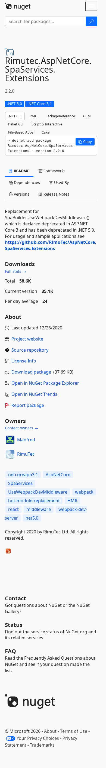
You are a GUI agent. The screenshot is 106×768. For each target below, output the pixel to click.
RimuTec (26, 454)
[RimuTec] (10, 454)
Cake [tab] (45, 132)
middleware (38, 509)
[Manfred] (10, 440)
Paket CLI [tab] (15, 124)
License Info (23, 361)
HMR (72, 501)
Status (13, 624)
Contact (15, 598)
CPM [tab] (87, 116)
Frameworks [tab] (54, 170)
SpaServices (20, 483)
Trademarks (42, 745)
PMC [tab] (33, 116)
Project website (27, 339)
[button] (85, 141)
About (50, 731)
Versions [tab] (21, 194)
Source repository (29, 350)
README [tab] (21, 170)
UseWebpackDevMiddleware (37, 492)
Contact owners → (21, 427)
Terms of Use (73, 731)
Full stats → (15, 271)
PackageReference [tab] (60, 116)
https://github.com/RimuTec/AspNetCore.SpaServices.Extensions (50, 245)
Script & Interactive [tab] (47, 124)
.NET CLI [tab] (14, 116)
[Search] (91, 21)
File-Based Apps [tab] (20, 132)
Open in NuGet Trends (34, 394)
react (13, 509)
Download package (31, 372)
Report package (27, 405)
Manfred (26, 440)
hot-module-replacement (34, 501)
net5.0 (32, 518)
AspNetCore (58, 475)
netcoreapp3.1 (23, 475)
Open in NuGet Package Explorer (45, 383)
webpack (84, 492)
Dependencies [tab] (26, 182)
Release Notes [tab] (55, 194)
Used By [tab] (61, 182)
